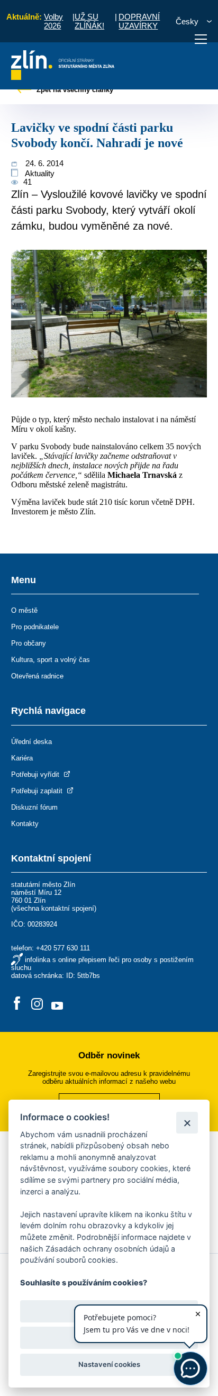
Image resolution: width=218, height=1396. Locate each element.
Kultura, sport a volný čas (50, 660)
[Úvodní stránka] (62, 76)
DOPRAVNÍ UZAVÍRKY (139, 21)
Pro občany (28, 643)
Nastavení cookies (109, 1364)
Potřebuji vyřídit (36, 774)
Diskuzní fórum (34, 807)
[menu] (201, 39)
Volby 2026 (53, 21)
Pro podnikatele (35, 627)
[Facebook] (17, 1004)
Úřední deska (31, 742)
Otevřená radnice (37, 676)
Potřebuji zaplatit (38, 791)
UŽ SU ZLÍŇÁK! (89, 21)
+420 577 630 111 (63, 948)
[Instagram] (37, 1004)
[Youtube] (57, 1004)
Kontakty (25, 824)
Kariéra (22, 758)
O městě (24, 610)
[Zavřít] (187, 1123)
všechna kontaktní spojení (53, 908)
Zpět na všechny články (73, 90)
